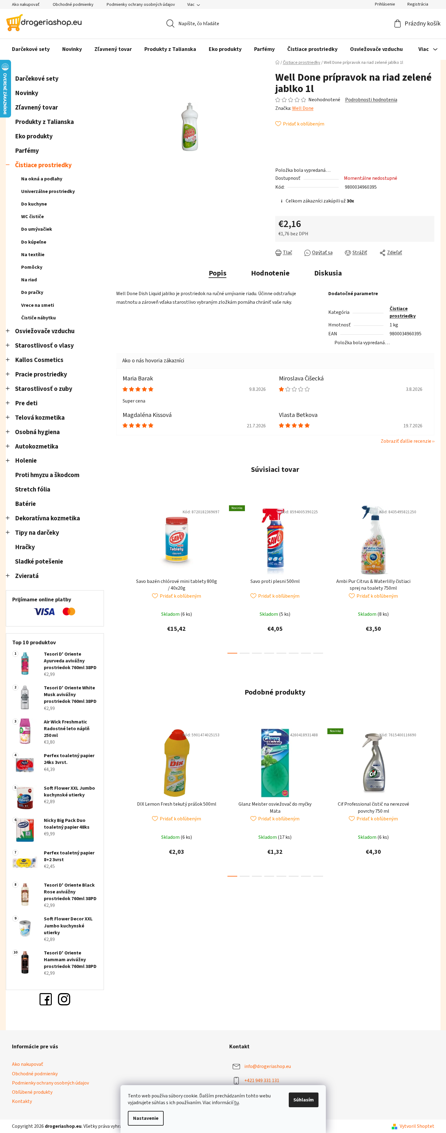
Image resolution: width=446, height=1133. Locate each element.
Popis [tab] (218, 273)
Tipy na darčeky (37, 532)
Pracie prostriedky (41, 374)
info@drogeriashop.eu (267, 1066)
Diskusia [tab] (328, 273)
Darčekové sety (37, 78)
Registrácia (417, 4)
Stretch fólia (32, 489)
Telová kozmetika (40, 417)
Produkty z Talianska (44, 122)
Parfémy (27, 150)
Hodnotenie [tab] (270, 273)
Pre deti (26, 403)
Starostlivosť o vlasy (44, 345)
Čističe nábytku (38, 317)
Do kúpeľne (33, 242)
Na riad (29, 279)
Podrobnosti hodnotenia (371, 99)
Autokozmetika (36, 446)
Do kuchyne (34, 204)
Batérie (25, 503)
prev (121, 578)
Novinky (26, 93)
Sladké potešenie (39, 561)
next (429, 578)
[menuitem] (31, 49)
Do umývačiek (36, 229)
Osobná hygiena (37, 432)
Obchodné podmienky (73, 5)
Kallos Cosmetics (39, 360)
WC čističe (32, 216)
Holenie (26, 460)
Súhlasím (303, 1099)
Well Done (303, 108)
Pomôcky (31, 267)
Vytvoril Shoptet (417, 1126)
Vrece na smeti (37, 305)
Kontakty (22, 1101)
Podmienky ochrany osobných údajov (141, 5)
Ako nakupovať (26, 5)
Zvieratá (27, 576)
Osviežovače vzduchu (44, 331)
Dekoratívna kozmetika (47, 518)
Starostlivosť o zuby (43, 388)
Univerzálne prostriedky (48, 191)
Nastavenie (145, 1118)
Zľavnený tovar (36, 107)
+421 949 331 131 (261, 1080)
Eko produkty (34, 136)
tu (236, 1102)
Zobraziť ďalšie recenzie (406, 441)
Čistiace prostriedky (43, 165)
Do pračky (32, 292)
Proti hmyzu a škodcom (47, 475)
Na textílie (32, 254)
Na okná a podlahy (41, 178)
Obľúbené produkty (32, 1092)
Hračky (25, 547)
